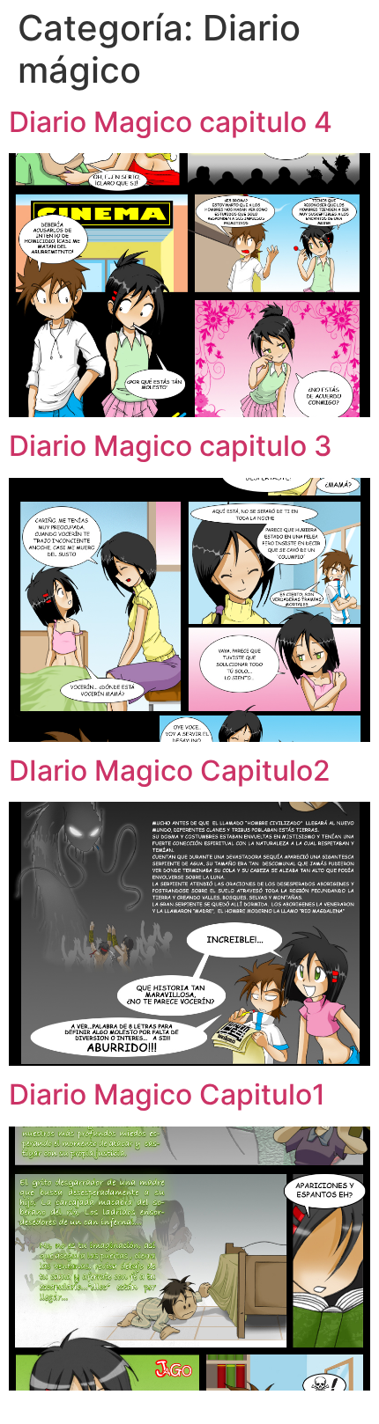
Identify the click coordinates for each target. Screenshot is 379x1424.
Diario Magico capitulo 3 (170, 446)
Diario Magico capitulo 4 (170, 122)
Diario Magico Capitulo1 (167, 1094)
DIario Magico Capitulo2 (170, 770)
